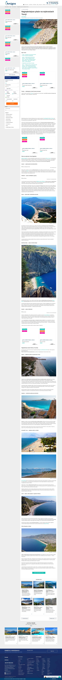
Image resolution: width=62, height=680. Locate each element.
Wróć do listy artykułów (25, 9)
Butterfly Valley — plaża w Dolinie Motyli (28, 60)
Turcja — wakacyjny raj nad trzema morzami (29, 54)
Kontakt (56, 4)
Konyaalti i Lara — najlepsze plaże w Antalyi (29, 66)
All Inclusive (26, 4)
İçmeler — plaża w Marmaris (26, 61)
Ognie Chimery (46, 523)
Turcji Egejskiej (46, 118)
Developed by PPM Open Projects (9, 677)
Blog (53, 4)
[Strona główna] (10, 2)
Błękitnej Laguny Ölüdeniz (41, 181)
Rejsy (38, 4)
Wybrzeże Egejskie (24, 158)
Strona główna (7, 6)
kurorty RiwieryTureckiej (43, 349)
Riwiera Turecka (51, 118)
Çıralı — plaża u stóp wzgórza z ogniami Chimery (29, 67)
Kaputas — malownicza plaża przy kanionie (29, 65)
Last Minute (30, 4)
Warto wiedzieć (14, 6)
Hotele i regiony (48, 4)
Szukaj (12, 103)
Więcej (25, 678)
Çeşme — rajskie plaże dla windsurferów (28, 57)
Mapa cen (40, 4)
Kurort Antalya (23, 480)
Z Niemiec (44, 4)
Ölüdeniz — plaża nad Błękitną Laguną (28, 58)
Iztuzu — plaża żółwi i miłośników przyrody (28, 59)
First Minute (34, 4)
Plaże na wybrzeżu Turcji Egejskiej (27, 55)
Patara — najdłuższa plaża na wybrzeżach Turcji (29, 64)
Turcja (32, 93)
